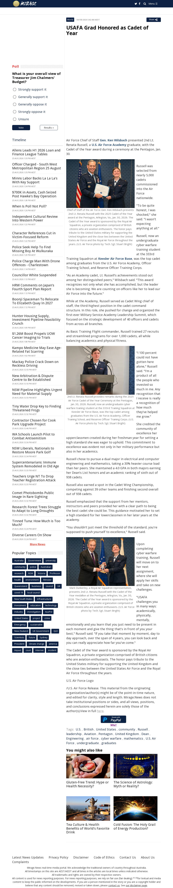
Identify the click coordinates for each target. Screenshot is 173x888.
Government (34, 560)
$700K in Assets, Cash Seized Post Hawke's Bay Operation (34, 194)
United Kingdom (127, 734)
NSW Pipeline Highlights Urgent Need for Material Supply (37, 392)
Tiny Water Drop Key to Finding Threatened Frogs (36, 408)
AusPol (48, 611)
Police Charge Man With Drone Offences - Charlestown (36, 263)
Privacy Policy (58, 857)
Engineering (75, 738)
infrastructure (44, 598)
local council (33, 592)
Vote (21, 127)
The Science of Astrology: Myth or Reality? (133, 784)
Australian (46, 566)
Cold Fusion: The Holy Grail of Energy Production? (135, 826)
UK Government (41, 630)
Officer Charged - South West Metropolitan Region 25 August (36, 166)
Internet (39, 650)
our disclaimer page (136, 885)
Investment (20, 605)
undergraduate (88, 743)
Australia (18, 560)
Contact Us (128, 857)
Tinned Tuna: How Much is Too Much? (36, 523)
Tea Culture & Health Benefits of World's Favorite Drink (87, 828)
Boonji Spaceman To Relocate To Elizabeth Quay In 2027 (35, 301)
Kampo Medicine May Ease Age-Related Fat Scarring (36, 350)
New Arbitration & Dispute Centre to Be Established (33, 378)
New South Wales (23, 598)
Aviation (90, 734)
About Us (148, 857)
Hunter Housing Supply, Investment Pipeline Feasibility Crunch (36, 320)
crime (47, 618)
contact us (114, 885)
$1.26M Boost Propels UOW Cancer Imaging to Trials (33, 335)
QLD (56, 630)
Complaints (20, 862)
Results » (49, 127)
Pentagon (105, 734)
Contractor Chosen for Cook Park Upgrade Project (34, 422)
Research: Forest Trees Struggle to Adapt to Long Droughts (36, 509)
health (17, 579)
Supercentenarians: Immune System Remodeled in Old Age (35, 464)
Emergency (20, 624)
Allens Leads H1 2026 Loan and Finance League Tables (36, 152)
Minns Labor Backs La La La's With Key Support (34, 180)
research (19, 573)
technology (51, 605)
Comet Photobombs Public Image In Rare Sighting (33, 495)
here (100, 711)
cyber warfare (111, 738)
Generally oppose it (32, 104)
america (53, 643)
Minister (47, 579)
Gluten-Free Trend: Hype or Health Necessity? (87, 784)
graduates (108, 743)
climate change (36, 643)
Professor (55, 573)
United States (106, 729)
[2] (136, 878)
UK (58, 586)
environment (32, 579)
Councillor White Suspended (34, 275)
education (35, 605)
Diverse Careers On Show (31, 535)
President (19, 643)
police (33, 566)
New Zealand (21, 630)
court (28, 650)
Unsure (23, 119)
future (32, 637)
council (49, 586)
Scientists (19, 637)
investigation (34, 611)
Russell (143, 729)
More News (37, 544)
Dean (145, 734)
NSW (30, 573)
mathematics (133, 738)
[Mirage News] (26, 3)
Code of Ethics (104, 857)
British (88, 729)
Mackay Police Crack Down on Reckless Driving (35, 364)
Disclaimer (81, 857)
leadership (74, 734)
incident (52, 650)
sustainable (36, 624)
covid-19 (18, 592)
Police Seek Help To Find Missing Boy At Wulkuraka (32, 249)
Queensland (20, 586)
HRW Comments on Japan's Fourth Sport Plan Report (33, 287)
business (36, 586)
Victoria (41, 573)
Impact (17, 650)
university (51, 560)
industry (18, 611)
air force (92, 738)
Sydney (43, 637)
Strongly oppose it (31, 112)
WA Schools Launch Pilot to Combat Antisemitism (33, 436)
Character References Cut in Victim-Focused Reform (34, 235)
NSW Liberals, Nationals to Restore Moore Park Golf (33, 450)
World (70, 19)
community (127, 729)
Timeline (19, 140)
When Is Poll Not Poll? (29, 206)
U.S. (78, 729)
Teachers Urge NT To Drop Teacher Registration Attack (34, 478)
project (36, 618)
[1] (134, 878)
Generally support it (33, 97)
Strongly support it (32, 89)
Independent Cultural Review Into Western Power (35, 218)
